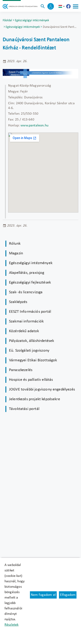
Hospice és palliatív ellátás (31, 380)
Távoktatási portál (24, 409)
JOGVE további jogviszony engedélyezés (42, 389)
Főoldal (7, 20)
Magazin (16, 253)
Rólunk (14, 243)
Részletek (11, 625)
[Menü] (75, 6)
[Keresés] (42, 6)
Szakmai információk (26, 321)
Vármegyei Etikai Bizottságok (33, 360)
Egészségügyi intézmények (32, 20)
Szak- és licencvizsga (26, 292)
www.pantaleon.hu (34, 125)
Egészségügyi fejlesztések (30, 282)
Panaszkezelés (20, 370)
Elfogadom (68, 595)
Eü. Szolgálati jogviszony (29, 350)
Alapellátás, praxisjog (26, 273)
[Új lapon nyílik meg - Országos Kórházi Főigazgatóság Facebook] (68, 6)
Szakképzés (18, 302)
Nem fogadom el (43, 595)
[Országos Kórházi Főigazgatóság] (20, 6)
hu (62, 6)
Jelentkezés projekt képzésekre (34, 399)
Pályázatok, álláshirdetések (31, 341)
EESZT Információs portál (30, 312)
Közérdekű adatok (24, 331)
